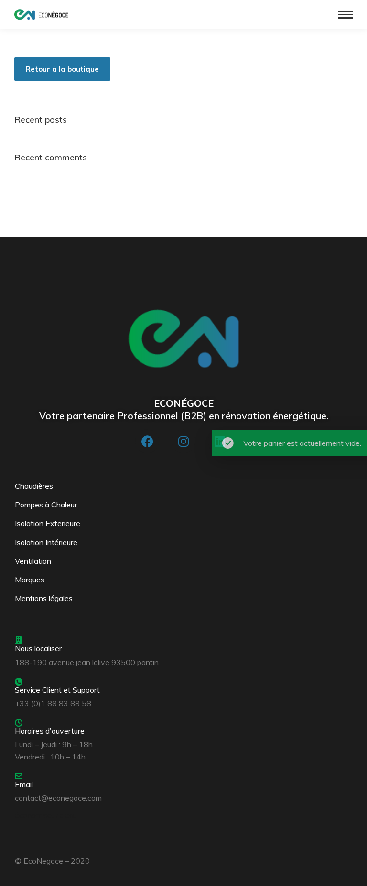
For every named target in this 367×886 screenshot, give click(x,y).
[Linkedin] (220, 441)
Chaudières (34, 486)
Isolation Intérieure (46, 542)
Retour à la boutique (62, 69)
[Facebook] (147, 441)
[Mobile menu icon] (345, 15)
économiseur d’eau (46, 815)
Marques (29, 579)
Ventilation (33, 561)
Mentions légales (44, 598)
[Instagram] (183, 441)
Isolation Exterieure (47, 523)
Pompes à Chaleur (46, 504)
